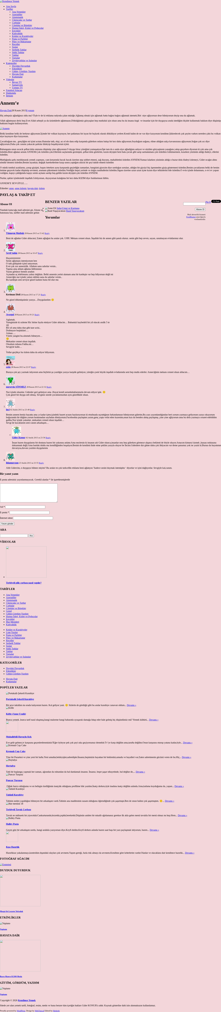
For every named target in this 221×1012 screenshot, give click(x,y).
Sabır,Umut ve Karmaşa (68, 208)
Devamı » (131, 705)
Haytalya (10, 765)
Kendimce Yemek (27, 1000)
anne (11, 188)
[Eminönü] (5, 864)
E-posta (4, 512)
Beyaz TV (17, 82)
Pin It (208, 202)
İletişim (9, 95)
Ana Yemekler (19, 12)
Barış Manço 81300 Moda (11, 976)
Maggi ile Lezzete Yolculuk (11, 911)
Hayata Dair (18, 74)
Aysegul (10, 314)
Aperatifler (17, 14)
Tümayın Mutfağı (15, 233)
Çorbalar (16, 22)
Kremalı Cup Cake (15, 751)
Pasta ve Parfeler (20, 39)
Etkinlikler (17, 68)
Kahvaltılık (17, 33)
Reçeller (16, 44)
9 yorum (30, 110)
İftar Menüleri (12, 622)
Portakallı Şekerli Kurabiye (20, 699)
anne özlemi (20, 188)
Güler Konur (18, 437)
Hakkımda (11, 93)
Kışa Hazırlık (12, 847)
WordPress (21, 1011)
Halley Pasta (12, 824)
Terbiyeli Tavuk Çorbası (18, 809)
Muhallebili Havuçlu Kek (19, 736)
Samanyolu (17, 85)
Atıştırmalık (17, 17)
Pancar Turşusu (14, 780)
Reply (47, 233)
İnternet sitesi (6, 518)
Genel (9, 611)
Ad (2, 507)
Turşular (16, 58)
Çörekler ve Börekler (22, 25)
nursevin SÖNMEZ (16, 387)
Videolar (10, 79)
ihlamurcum (12, 462)
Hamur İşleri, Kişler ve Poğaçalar (28, 28)
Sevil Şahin (11, 253)
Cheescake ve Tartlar (22, 20)
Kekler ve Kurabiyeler (22, 36)
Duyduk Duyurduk (21, 66)
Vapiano (3, 929)
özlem (42, 188)
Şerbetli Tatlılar (19, 49)
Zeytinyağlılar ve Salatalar (24, 60)
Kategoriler (11, 63)
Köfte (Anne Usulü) (16, 714)
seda (8, 367)
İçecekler (16, 30)
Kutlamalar (17, 76)
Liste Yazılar (12, 632)
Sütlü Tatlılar (18, 52)
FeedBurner (191, 217)
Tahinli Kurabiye (14, 795)
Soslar (15, 47)
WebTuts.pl (39, 1011)
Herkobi (56, 1011)
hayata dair (33, 188)
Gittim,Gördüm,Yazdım (17, 613)
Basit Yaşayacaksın (75, 211)
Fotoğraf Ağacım (14, 90)
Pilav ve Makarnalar (21, 41)
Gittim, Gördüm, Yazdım (23, 71)
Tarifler (9, 9)
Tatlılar (15, 55)
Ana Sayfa (11, 6)
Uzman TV (17, 87)
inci (8, 409)
